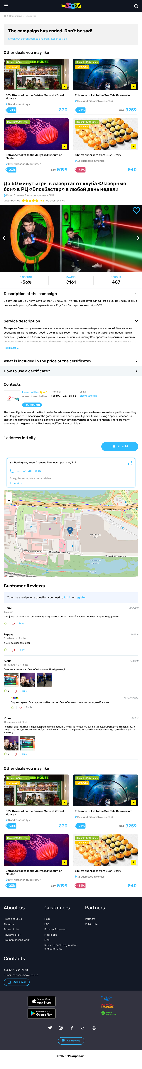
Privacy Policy (12, 934)
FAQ (46, 924)
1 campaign (32, 404)
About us (9, 924)
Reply (22, 623)
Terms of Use (11, 929)
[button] (70, 530)
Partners (90, 918)
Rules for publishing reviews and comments (60, 947)
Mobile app (50, 934)
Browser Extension (55, 929)
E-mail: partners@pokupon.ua (21, 975)
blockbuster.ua (88, 395)
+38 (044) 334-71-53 (16, 969)
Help (47, 918)
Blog (47, 940)
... (11, 347)
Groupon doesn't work (17, 940)
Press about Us (13, 918)
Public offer (92, 924)
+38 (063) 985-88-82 (28, 471)
